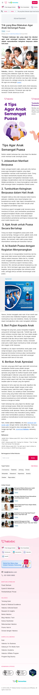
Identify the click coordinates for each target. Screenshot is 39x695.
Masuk (35, 2)
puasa (19, 82)
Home (5, 11)
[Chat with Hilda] (36, 518)
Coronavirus (5, 469)
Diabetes (14, 469)
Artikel (12, 11)
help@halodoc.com (9, 572)
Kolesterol (13, 473)
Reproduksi (11, 477)
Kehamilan (5, 473)
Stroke (27, 469)
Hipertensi (21, 473)
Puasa (3, 31)
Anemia (28, 473)
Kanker (4, 477)
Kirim (33, 458)
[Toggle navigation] (2, 2)
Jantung (21, 469)
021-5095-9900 (8, 575)
